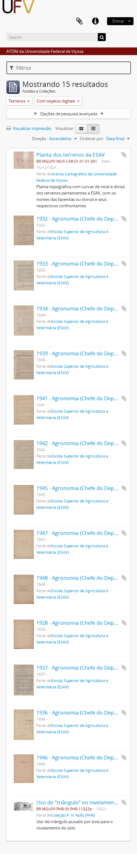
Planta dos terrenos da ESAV (70, 154)
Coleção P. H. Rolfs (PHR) (73, 815)
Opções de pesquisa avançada (68, 114)
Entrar (118, 21)
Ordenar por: (92, 138)
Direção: (39, 138)
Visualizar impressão (31, 128)
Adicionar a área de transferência (124, 155)
